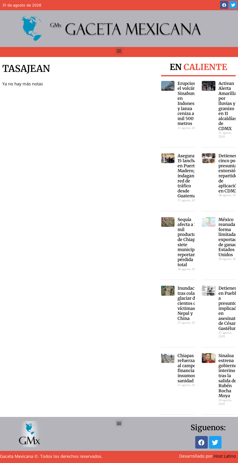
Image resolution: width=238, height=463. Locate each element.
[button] (119, 51)
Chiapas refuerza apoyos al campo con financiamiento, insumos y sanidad (194, 368)
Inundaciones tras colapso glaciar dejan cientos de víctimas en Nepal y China (191, 303)
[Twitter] (233, 5)
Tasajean (26, 68)
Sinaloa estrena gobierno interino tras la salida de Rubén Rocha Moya (227, 376)
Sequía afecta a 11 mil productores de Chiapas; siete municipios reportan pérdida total (190, 242)
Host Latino (225, 456)
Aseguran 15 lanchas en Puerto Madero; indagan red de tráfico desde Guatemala (189, 176)
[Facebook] (224, 5)
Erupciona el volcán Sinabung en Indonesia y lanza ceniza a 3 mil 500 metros (188, 103)
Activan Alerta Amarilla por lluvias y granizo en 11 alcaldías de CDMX (227, 106)
